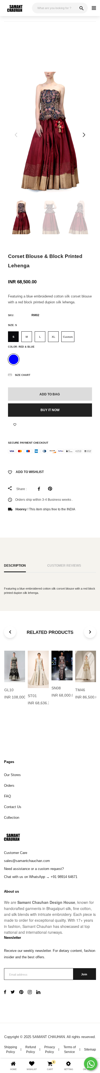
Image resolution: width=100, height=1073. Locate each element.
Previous (16, 135)
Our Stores (12, 775)
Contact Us (12, 807)
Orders (9, 786)
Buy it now (50, 410)
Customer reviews (64, 565)
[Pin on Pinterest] (51, 488)
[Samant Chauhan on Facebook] (5, 992)
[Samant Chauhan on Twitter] (13, 992)
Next (84, 135)
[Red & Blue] (13, 359)
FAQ (7, 796)
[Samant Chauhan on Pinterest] (21, 992)
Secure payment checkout (28, 442)
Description (15, 565)
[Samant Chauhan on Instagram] (30, 992)
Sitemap (90, 1049)
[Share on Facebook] (40, 488)
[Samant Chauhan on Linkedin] (38, 992)
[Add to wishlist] (15, 424)
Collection (11, 818)
